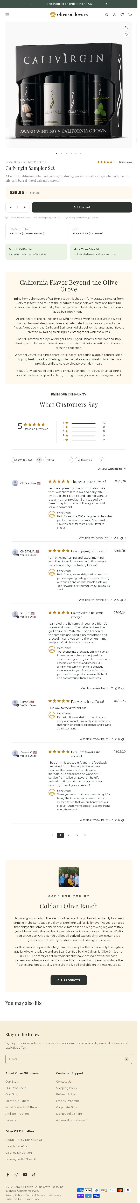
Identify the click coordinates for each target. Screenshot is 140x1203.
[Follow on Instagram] (16, 1174)
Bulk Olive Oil (13, 1199)
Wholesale (55, 1195)
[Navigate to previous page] (52, 835)
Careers (10, 1120)
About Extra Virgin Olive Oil (24, 1140)
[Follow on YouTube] (25, 1174)
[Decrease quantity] (11, 207)
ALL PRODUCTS (68, 980)
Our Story (12, 1081)
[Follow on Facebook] (7, 1174)
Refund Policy (66, 1094)
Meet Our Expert (17, 1101)
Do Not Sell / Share (69, 1113)
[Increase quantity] (25, 207)
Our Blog (11, 1094)
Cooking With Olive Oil (20, 1159)
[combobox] (58, 460)
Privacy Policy (13, 1195)
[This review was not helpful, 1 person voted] (122, 688)
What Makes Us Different (22, 1107)
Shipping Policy (66, 1088)
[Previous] (31, 4)
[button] (126, 35)
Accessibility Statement (72, 1120)
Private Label (32, 1199)
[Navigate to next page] (85, 835)
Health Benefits (16, 1146)
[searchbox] (24, 460)
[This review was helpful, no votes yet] (115, 538)
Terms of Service (35, 1195)
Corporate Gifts (66, 1107)
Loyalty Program (67, 1101)
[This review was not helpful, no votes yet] (122, 538)
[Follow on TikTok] (34, 1174)
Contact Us (63, 1081)
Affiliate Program (17, 1113)
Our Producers (15, 1088)
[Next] (106, 4)
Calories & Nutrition (18, 1152)
